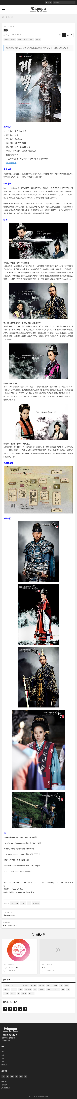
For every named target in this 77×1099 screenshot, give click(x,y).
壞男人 (44, 967)
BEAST (14, 989)
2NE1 (20, 989)
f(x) (35, 989)
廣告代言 (41, 985)
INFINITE (41, 989)
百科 (3, 1058)
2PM (55, 985)
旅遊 (3, 1061)
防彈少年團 (28, 989)
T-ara (6, 993)
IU (63, 989)
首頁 (3, 17)
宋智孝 (7, 39)
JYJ (18, 993)
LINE (23, 903)
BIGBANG (33, 985)
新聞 (3, 1052)
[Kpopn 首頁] (38, 9)
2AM (68, 989)
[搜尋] (73, 2)
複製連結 (36, 903)
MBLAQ (31, 993)
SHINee (49, 985)
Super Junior (16, 985)
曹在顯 (25, 39)
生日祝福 (25, 985)
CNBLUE (6, 989)
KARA (49, 989)
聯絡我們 (4, 1085)
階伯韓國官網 (11, 163)
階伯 (31, 39)
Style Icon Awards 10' (12, 967)
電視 (7, 17)
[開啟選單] (4, 9)
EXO (61, 985)
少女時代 (6, 985)
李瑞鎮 (13, 39)
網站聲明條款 (6, 1088)
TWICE (24, 993)
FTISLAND (56, 989)
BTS (66, 985)
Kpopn (8, 35)
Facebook (15, 903)
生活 (3, 1055)
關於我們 (4, 1081)
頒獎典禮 (11, 964)
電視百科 (11, 26)
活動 (5, 964)
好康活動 (4, 1065)
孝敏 (19, 39)
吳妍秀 (38, 39)
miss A (13, 993)
